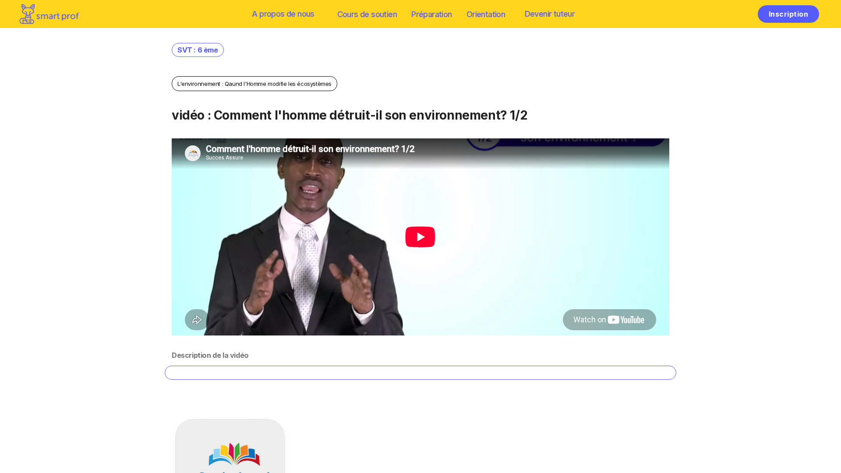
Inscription (788, 14)
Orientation (485, 14)
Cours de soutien (367, 14)
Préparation (431, 14)
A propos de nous (283, 13)
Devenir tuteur (550, 13)
